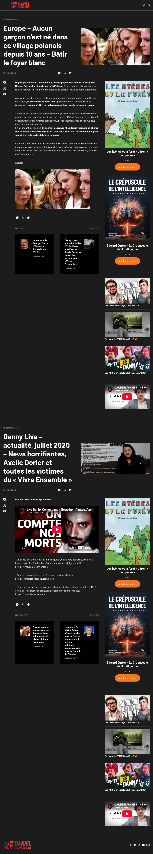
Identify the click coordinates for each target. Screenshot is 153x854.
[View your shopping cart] (149, 5)
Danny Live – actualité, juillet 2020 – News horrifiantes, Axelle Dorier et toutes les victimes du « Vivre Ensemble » (73, 252)
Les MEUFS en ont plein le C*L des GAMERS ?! (126, 373)
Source (19, 162)
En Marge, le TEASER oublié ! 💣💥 (121, 339)
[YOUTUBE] (143, 845)
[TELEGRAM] (135, 845)
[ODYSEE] (148, 845)
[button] (4, 5)
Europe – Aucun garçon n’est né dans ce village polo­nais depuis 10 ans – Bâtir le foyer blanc (41, 634)
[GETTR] (139, 845)
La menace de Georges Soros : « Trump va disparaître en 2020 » (41, 246)
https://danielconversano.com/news (34, 578)
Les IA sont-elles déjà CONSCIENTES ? (122, 305)
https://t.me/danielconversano (31, 566)
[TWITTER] (130, 845)
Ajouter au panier (127, 166)
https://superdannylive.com (30, 594)
